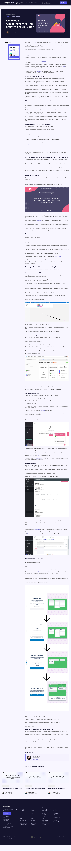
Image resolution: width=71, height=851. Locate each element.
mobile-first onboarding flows (39, 458)
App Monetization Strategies (8, 826)
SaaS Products (5, 820)
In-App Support (22, 825)
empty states (39, 71)
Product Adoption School (46, 809)
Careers (32, 809)
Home (7, 16)
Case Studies (44, 814)
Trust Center (33, 824)
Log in (57, 2)
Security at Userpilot (34, 821)
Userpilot (29, 533)
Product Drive (44, 810)
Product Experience (6, 827)
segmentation (37, 529)
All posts (34, 759)
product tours (39, 220)
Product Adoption (6, 816)
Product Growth (45, 820)
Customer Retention (23, 823)
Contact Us (33, 811)
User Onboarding (17, 16)
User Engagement (6, 819)
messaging (43, 410)
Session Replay (5, 824)
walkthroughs (62, 69)
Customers (18, 3)
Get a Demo (63, 2)
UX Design (44, 824)
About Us (32, 813)
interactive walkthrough (42, 571)
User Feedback (22, 810)
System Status (33, 823)
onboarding (35, 42)
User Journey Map (56, 821)
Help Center (33, 820)
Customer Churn (56, 814)
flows (64, 66)
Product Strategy (56, 813)
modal (28, 146)
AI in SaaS (5, 828)
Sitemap (43, 816)
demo (64, 747)
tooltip (28, 144)
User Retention (55, 816)
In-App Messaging (6, 821)
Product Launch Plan (7, 823)
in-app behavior (58, 256)
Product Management (46, 823)
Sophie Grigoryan (13, 32)
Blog (42, 807)
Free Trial (35, 2)
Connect (37, 759)
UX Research (5, 817)
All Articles (58, 836)
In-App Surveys (56, 807)
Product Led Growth (23, 824)
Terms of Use (5, 838)
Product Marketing (45, 821)
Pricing (26, 2)
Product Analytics (23, 807)
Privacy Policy (10, 838)
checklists (57, 417)
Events (32, 807)
